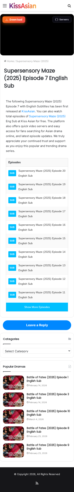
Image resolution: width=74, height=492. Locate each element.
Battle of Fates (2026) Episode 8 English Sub (48, 430)
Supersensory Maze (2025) (32, 61)
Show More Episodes (37, 307)
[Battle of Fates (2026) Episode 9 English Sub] (13, 450)
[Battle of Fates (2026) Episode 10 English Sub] (13, 416)
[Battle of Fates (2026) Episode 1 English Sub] (13, 383)
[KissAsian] (22, 5)
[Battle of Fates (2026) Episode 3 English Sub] (13, 399)
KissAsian (28, 111)
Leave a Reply (37, 325)
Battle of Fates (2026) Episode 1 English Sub (47, 379)
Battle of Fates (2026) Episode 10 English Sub (48, 413)
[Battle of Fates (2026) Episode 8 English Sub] (13, 433)
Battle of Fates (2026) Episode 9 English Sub (48, 447)
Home (10, 61)
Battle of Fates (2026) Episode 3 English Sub (48, 396)
